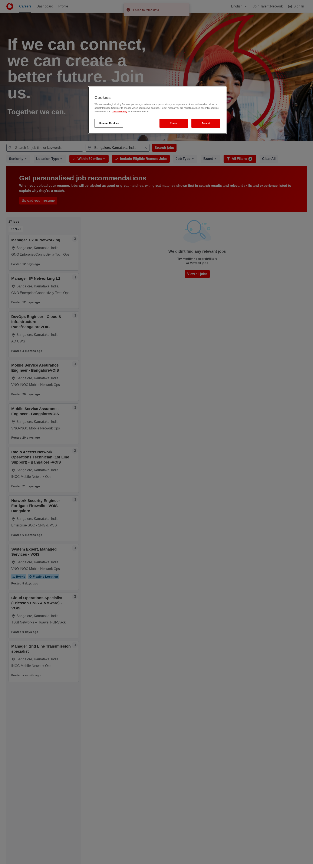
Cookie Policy (119, 111)
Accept (206, 123)
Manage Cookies (109, 123)
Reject (174, 123)
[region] (157, 110)
